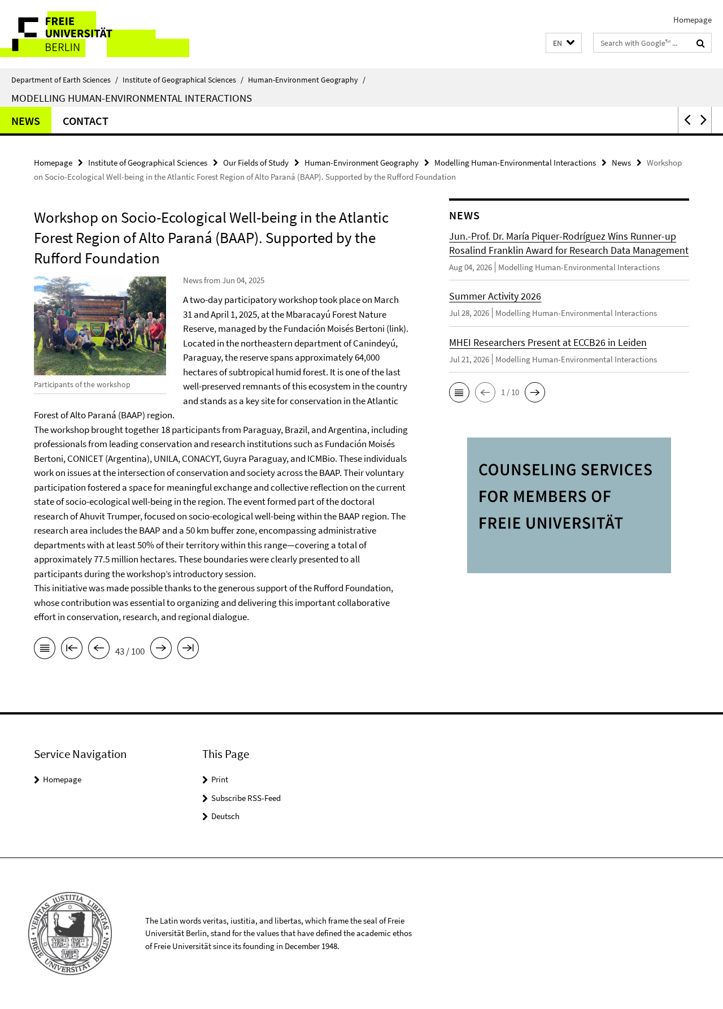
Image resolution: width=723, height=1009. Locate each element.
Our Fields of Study (256, 162)
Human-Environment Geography (306, 80)
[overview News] (44, 650)
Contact (85, 121)
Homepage (692, 19)
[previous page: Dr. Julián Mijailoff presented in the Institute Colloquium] (99, 650)
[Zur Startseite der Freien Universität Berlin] (94, 34)
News (25, 121)
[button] (564, 43)
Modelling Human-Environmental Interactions (131, 98)
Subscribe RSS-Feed (246, 798)
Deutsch (225, 816)
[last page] (188, 650)
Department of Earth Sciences (64, 80)
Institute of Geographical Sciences (183, 80)
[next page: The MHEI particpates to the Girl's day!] (161, 650)
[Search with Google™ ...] (700, 43)
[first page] (71, 650)
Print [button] (219, 779)
